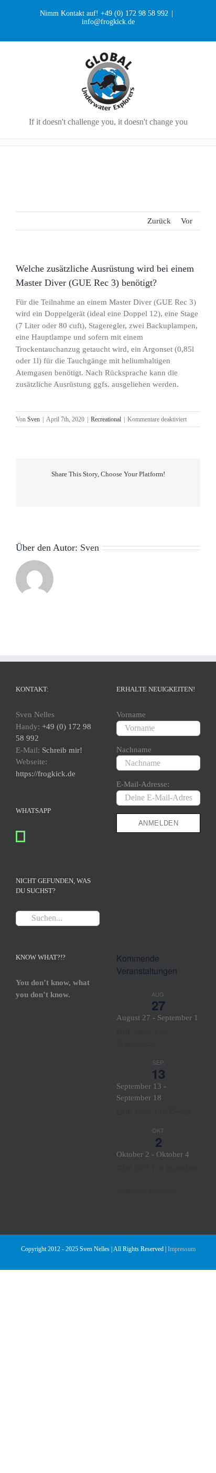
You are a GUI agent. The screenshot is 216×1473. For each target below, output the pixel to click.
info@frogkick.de (108, 22)
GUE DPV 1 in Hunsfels (157, 1168)
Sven (33, 419)
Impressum (182, 1249)
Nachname (134, 749)
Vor (186, 221)
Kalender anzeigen (147, 1190)
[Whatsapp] (20, 836)
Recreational (106, 419)
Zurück (159, 221)
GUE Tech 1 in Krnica (154, 1112)
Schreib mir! (62, 750)
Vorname (131, 714)
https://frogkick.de (45, 773)
